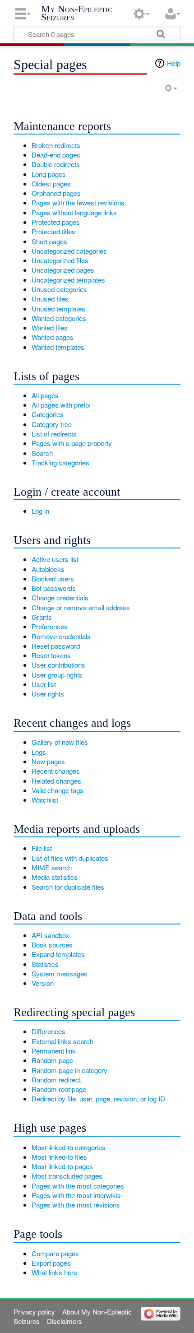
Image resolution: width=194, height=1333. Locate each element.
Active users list (55, 559)
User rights (48, 693)
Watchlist (45, 799)
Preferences (50, 626)
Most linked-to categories (69, 1147)
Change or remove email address (81, 607)
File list (42, 848)
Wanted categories (59, 318)
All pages (45, 395)
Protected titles (53, 231)
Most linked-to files (59, 1156)
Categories (48, 414)
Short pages (49, 241)
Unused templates (58, 308)
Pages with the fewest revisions (78, 202)
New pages (48, 761)
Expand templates (58, 954)
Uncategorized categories (69, 250)
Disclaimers (64, 1321)
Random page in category (69, 1070)
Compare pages (55, 1253)
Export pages (51, 1263)
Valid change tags (57, 790)
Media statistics (55, 877)
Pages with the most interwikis (76, 1195)
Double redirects (56, 164)
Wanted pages (53, 337)
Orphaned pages (56, 193)
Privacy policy (34, 1311)
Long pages (49, 174)
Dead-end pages (56, 154)
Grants (42, 617)
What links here (54, 1272)
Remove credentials (61, 636)
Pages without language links (74, 212)
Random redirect (56, 1079)
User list (44, 684)
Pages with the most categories (78, 1185)
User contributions (58, 664)
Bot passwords (54, 588)
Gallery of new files (60, 742)
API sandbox (50, 935)
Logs (39, 752)
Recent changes (56, 771)
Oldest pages (51, 183)
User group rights (57, 674)
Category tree (52, 424)
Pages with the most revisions (76, 1204)
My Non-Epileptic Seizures (76, 13)
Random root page (59, 1089)
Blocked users (53, 578)
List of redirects (54, 433)
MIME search (52, 867)
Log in (40, 511)
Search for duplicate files (68, 887)
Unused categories (59, 289)
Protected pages (56, 222)
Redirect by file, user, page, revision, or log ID (98, 1098)
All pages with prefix (61, 404)
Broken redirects (56, 145)
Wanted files (50, 327)
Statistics (45, 964)
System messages (60, 973)
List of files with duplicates (70, 858)
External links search (62, 1041)
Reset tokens (51, 655)
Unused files (50, 298)
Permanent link (54, 1050)
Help (173, 63)
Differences (48, 1031)
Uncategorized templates (68, 279)
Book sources (52, 944)
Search (42, 453)
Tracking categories (60, 462)
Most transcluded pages (67, 1175)
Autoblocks (48, 569)
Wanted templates (58, 347)
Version (43, 983)
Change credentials (60, 597)
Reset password (56, 645)
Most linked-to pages (62, 1166)
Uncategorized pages (63, 269)
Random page (52, 1060)
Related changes (56, 780)
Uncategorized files (60, 260)
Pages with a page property (72, 443)
